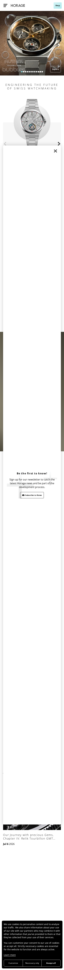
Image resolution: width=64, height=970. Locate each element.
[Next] (59, 45)
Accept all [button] (51, 963)
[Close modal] (55, 151)
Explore (55, 69)
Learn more (10, 954)
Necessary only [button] (32, 963)
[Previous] (5, 45)
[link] (5, 5)
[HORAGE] (18, 5)
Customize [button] (13, 963)
